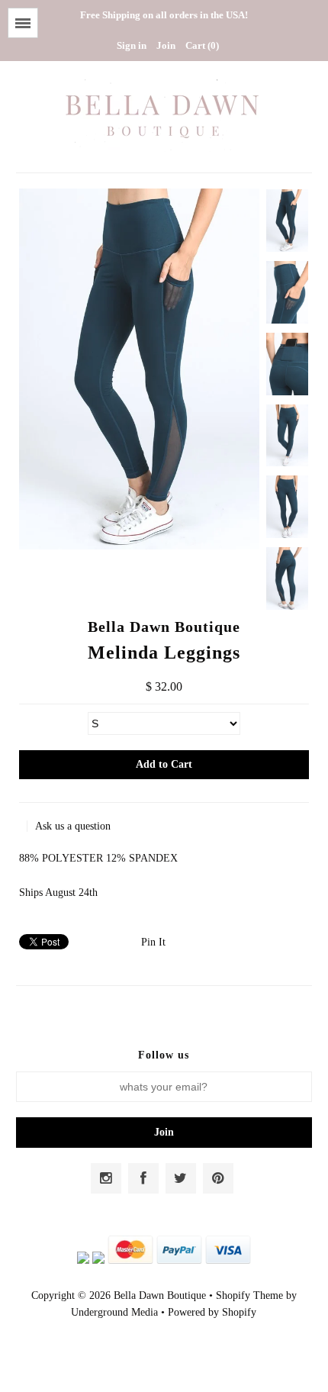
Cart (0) (202, 45)
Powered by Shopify (212, 1312)
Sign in (131, 45)
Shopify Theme (249, 1295)
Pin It (153, 942)
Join (165, 45)
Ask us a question (73, 826)
